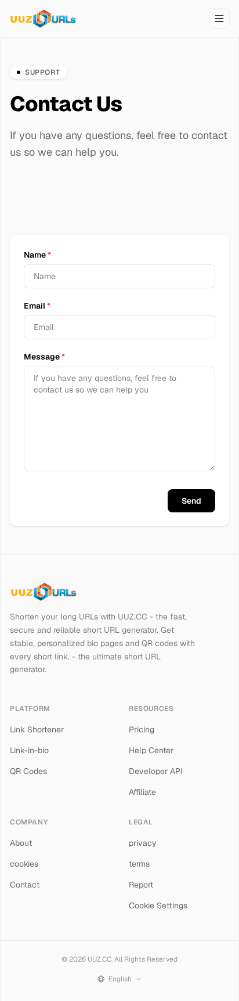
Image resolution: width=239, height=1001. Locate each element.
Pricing (141, 729)
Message (44, 356)
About (21, 843)
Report (141, 884)
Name (37, 255)
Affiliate (142, 792)
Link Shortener (37, 729)
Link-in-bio (29, 750)
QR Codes (28, 771)
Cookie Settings (158, 905)
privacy (143, 843)
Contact (24, 884)
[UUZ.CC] (42, 18)
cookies (24, 864)
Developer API (156, 771)
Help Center (151, 750)
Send (191, 501)
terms (139, 864)
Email (37, 305)
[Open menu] (219, 18)
